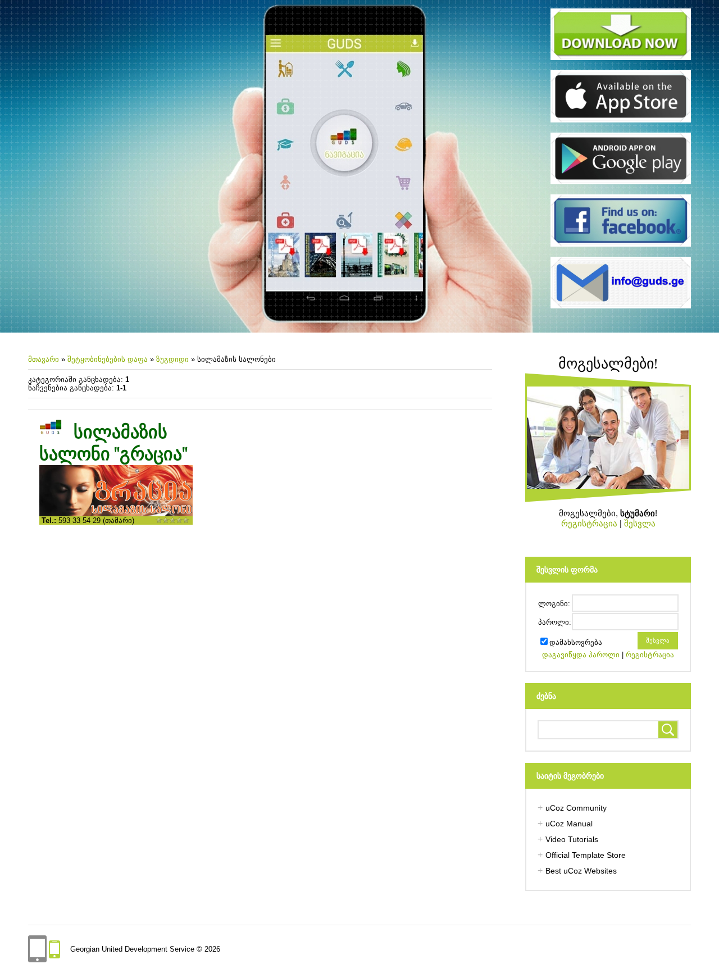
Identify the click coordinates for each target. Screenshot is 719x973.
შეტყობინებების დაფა (107, 359)
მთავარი (43, 359)
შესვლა (640, 523)
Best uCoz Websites (581, 870)
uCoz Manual (569, 823)
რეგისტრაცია (589, 523)
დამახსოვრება (575, 642)
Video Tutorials (571, 839)
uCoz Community (576, 807)
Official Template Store (585, 855)
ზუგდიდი (172, 359)
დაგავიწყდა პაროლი (581, 655)
